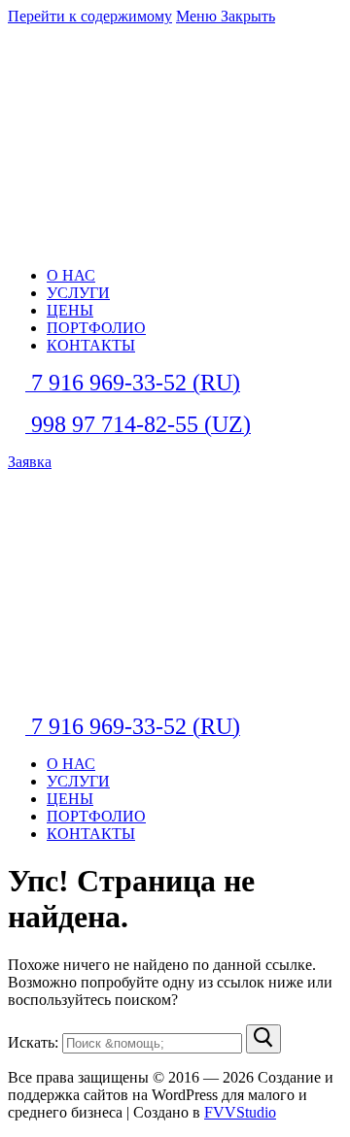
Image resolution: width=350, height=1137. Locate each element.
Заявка (30, 461)
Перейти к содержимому (90, 16)
